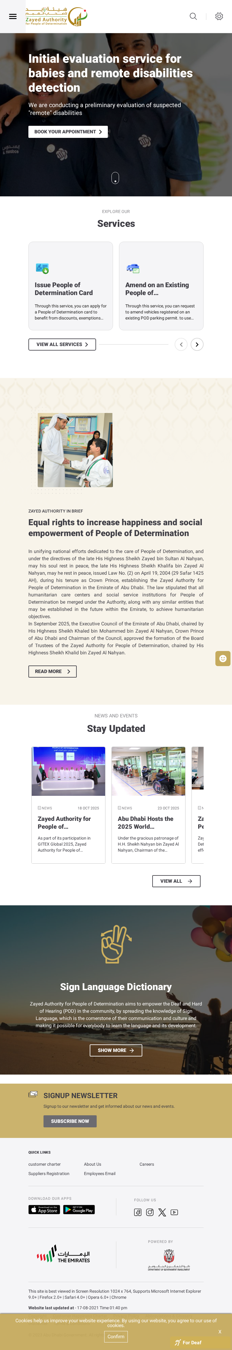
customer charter (44, 1164)
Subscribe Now (70, 1121)
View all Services (59, 344)
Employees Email (99, 1173)
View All (171, 881)
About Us (92, 1164)
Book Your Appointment (65, 131)
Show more (112, 1050)
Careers (147, 1164)
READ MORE (48, 671)
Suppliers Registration (48, 1173)
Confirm (116, 1336)
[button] (222, 658)
